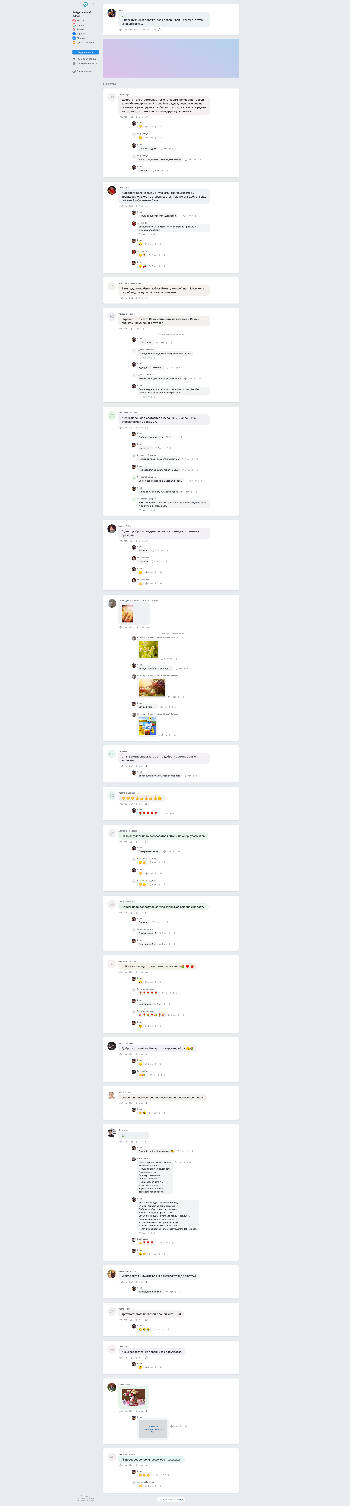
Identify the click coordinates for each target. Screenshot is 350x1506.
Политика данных (85, 1500)
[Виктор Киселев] (112, 1046)
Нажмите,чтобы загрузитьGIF (153, 1429)
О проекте (86, 1496)
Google (80, 25)
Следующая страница (171, 1499)
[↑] (148, 29)
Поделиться (159, 29)
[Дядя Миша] (112, 1132)
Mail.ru (80, 20)
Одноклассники (85, 42)
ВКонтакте (82, 38)
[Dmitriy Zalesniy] (112, 1095)
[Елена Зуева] (112, 1387)
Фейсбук (81, 33)
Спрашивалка (84, 71)
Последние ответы (87, 63)
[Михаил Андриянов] (112, 1274)
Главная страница (86, 58)
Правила (81, 1498)
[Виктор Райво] (112, 528)
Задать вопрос (86, 52)
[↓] (154, 29)
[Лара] (112, 13)
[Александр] (112, 190)
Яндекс (81, 29)
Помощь (90, 1498)
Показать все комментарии (171, 334)
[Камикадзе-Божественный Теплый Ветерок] (112, 603)
